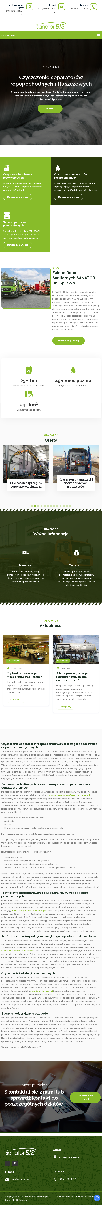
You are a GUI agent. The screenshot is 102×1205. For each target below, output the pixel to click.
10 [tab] (60, 506)
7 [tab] (51, 506)
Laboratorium (76, 486)
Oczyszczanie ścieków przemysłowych (17, 176)
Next (95, 663)
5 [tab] (45, 506)
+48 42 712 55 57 (79, 8)
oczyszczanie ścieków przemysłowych (69, 795)
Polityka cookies (65, 1196)
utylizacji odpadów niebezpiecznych (29, 910)
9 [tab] (57, 506)
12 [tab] (67, 506)
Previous (7, 663)
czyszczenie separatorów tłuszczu (18, 950)
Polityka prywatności (86, 1196)
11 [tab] (64, 506)
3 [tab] (38, 506)
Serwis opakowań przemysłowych (14, 224)
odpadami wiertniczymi (41, 991)
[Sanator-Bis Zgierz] (51, 24)
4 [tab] (41, 506)
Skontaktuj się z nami (85, 1097)
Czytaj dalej (15, 706)
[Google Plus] (15, 1163)
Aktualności (13, 660)
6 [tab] (48, 506)
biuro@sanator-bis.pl (21, 1179)
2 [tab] (35, 506)
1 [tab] (32, 506)
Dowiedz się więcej (17, 196)
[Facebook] (7, 1163)
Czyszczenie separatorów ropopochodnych (70, 176)
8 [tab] (54, 506)
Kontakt (50, 108)
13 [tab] (70, 506)
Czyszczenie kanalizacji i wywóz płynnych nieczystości (26, 483)
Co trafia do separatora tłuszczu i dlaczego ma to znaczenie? (74, 676)
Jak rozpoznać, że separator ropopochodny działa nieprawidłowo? (26, 676)
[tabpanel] (26, 471)
